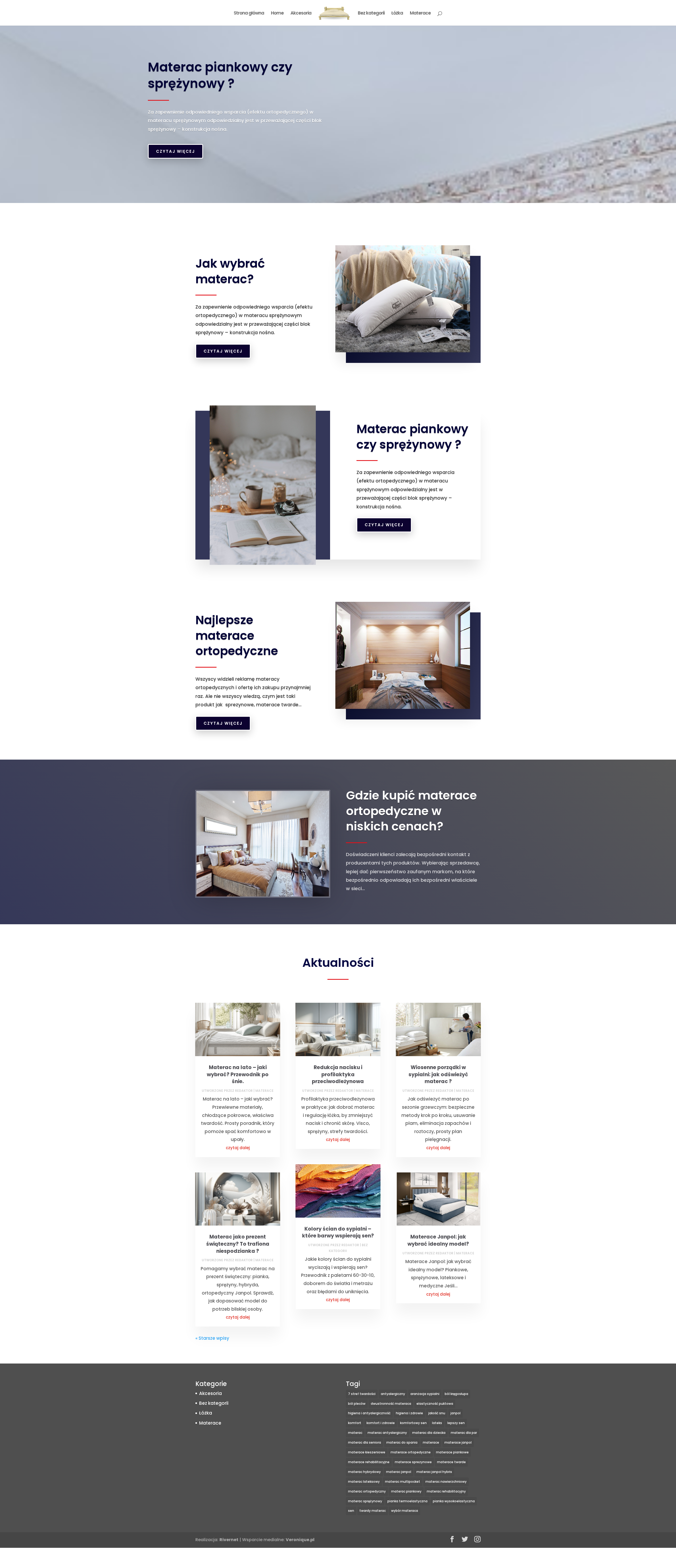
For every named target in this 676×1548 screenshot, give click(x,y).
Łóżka (397, 13)
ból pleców (356, 1403)
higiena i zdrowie (409, 1413)
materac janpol (398, 1472)
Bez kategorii (371, 13)
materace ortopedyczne (411, 1452)
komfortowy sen (413, 1423)
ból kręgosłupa (456, 1394)
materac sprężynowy (365, 1501)
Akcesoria (300, 13)
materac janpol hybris (434, 1472)
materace (431, 1442)
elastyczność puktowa (434, 1403)
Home (277, 13)
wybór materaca (404, 1510)
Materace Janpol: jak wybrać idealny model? (438, 1240)
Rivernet (228, 1540)
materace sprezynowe (413, 1462)
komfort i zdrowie (381, 1423)
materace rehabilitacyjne (368, 1462)
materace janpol (458, 1442)
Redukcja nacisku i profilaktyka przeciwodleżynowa (338, 1074)
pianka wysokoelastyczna (454, 1501)
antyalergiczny (393, 1394)
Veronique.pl (300, 1540)
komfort (354, 1423)
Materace (420, 13)
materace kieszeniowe (366, 1452)
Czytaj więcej (175, 151)
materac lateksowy (364, 1481)
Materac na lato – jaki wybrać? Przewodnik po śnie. (238, 1074)
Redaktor (244, 1090)
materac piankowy (406, 1491)
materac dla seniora (364, 1442)
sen (351, 1510)
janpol (455, 1413)
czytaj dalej (238, 1147)
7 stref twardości (361, 1394)
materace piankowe (452, 1452)
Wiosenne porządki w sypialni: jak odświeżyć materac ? (438, 1074)
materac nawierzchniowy (446, 1481)
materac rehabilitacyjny (446, 1491)
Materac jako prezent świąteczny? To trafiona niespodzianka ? (237, 1243)
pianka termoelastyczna (407, 1501)
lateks (437, 1423)
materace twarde (451, 1462)
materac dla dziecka (428, 1432)
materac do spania (401, 1442)
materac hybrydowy (364, 1472)
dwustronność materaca (391, 1403)
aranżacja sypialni (424, 1394)
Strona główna (249, 13)
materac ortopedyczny (367, 1491)
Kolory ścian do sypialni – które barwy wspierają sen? (338, 1232)
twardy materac (372, 1510)
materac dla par (464, 1432)
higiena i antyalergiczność (369, 1413)
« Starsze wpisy (212, 1338)
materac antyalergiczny (387, 1432)
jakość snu (436, 1413)
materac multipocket (402, 1481)
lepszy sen (456, 1423)
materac (355, 1432)
